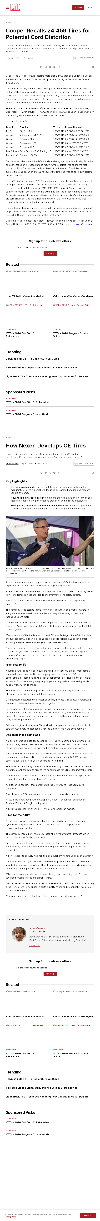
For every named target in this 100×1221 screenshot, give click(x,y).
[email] (59, 67)
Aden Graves (12, 463)
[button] (8, 8)
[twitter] (50, 67)
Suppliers (10, 23)
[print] (93, 67)
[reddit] (54, 67)
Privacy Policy (10, 1217)
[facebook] (41, 67)
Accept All (88, 1215)
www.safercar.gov (83, 224)
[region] (50, 1215)
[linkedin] (45, 67)
